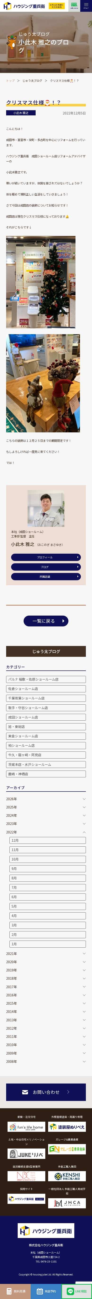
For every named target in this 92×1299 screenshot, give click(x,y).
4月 (14, 915)
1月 (14, 944)
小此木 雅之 (20, 113)
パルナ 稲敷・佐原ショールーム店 (33, 679)
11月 (15, 849)
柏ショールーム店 (21, 745)
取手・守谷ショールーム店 (28, 707)
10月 (15, 859)
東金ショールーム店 (23, 736)
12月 (15, 840)
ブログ (45, 567)
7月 (14, 887)
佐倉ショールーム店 (23, 688)
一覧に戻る (44, 620)
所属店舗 (45, 576)
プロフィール (45, 557)
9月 (14, 868)
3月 (14, 925)
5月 (14, 906)
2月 (14, 934)
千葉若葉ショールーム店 (26, 698)
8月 (14, 878)
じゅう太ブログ (32, 80)
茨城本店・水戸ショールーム (29, 764)
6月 (14, 896)
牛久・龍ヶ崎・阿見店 (24, 754)
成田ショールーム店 (23, 717)
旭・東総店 (16, 726)
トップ (10, 80)
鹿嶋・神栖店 (18, 773)
